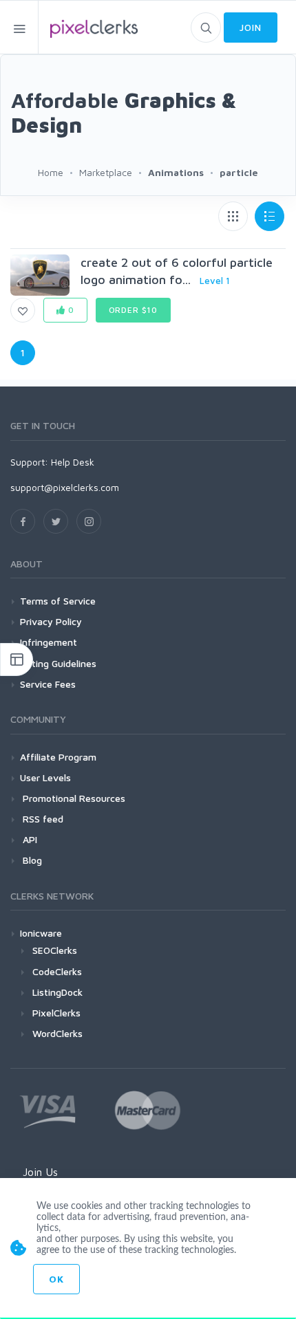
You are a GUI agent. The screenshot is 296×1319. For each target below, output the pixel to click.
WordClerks (57, 1033)
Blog (31, 860)
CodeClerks (57, 971)
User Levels (45, 777)
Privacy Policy (51, 621)
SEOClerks (54, 950)
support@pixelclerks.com (64, 487)
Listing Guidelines (58, 663)
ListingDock (57, 992)
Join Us (40, 1172)
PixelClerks (56, 1012)
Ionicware (41, 933)
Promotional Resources (72, 798)
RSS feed (41, 819)
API (28, 839)
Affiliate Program (58, 757)
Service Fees (48, 684)
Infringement (48, 642)
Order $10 (133, 310)
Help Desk (72, 462)
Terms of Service (58, 601)
